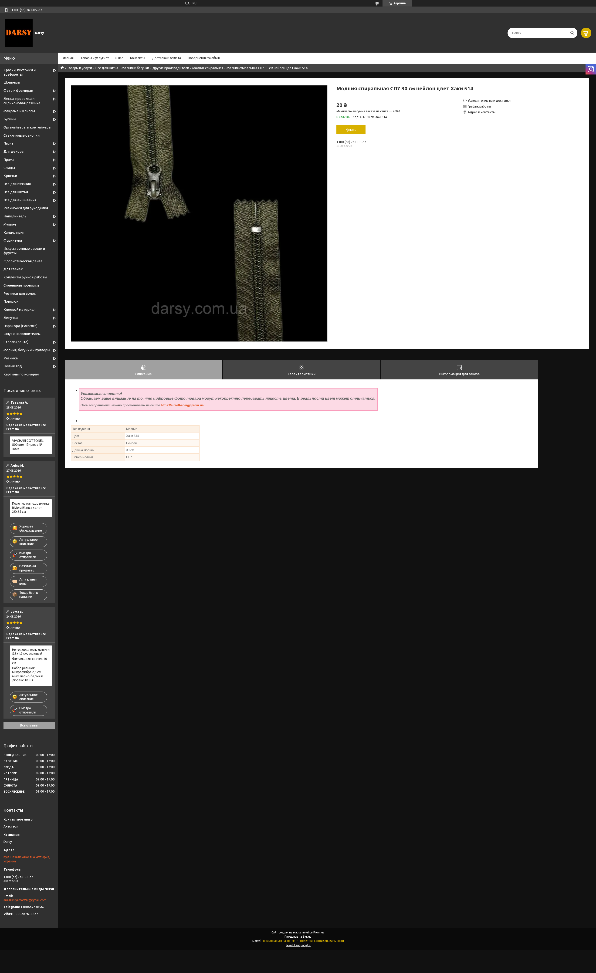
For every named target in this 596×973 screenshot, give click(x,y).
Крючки (10, 176)
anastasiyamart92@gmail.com (24, 900)
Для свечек (13, 269)
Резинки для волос (19, 293)
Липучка (10, 318)
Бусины (9, 119)
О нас (119, 58)
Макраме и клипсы (19, 111)
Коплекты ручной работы (25, 277)
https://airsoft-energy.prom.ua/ (182, 405)
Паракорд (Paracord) (20, 326)
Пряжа (8, 160)
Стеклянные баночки (21, 135)
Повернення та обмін (204, 58)
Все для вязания (17, 184)
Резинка (10, 358)
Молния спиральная (207, 68)
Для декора (13, 151)
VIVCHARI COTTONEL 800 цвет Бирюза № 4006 (28, 445)
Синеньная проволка (21, 285)
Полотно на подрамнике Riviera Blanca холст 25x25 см (31, 508)
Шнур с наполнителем (22, 334)
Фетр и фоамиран (18, 90)
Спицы (9, 168)
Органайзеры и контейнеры (27, 127)
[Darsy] (19, 33)
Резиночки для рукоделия (25, 208)
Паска (8, 143)
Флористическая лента (22, 261)
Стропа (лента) (15, 342)
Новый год (12, 366)
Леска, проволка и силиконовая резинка (21, 101)
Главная (68, 58)
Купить (351, 130)
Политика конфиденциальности (322, 940)
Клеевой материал (19, 309)
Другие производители (170, 68)
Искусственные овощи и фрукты (24, 251)
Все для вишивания (19, 200)
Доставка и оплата (166, 58)
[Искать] (572, 33)
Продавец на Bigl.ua (298, 936)
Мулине (9, 224)
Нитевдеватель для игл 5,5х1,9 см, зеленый (31, 652)
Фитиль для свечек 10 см (29, 661)
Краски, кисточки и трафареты (19, 72)
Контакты (137, 58)
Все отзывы (29, 725)
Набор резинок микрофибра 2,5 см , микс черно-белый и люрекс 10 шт (27, 674)
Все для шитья (106, 68)
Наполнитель (15, 216)
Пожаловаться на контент (280, 940)
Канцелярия (13, 232)
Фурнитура (12, 240)
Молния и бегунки (135, 68)
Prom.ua (319, 932)
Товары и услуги (93, 58)
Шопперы (11, 82)
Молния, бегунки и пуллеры (26, 350)
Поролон (10, 301)
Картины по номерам (21, 374)
